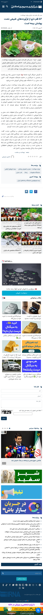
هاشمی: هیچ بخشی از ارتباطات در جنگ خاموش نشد (26, 461)
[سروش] (16, 585)
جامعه (27, 152)
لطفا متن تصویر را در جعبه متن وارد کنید (30, 411)
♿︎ (38, 610)
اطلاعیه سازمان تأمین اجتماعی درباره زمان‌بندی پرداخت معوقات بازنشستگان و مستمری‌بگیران (22, 533)
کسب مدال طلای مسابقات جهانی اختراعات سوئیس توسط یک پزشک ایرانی (21, 553)
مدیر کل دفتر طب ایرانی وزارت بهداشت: (31, 15)
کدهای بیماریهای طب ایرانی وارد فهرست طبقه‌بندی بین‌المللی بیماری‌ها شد (12, 228)
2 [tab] (7, 428)
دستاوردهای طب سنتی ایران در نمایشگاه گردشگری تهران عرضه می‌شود (32, 225)
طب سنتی (19, 172)
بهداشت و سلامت (20, 152)
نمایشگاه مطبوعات (35, 172)
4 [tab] (2, 428)
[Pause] (4, 284)
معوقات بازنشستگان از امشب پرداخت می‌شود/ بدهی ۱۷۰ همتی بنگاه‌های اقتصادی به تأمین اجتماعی (22, 549)
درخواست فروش (21, 293)
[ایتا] (19, 585)
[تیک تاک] (6, 585)
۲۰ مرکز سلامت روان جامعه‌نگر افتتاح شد (29, 545)
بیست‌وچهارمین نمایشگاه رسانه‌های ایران (29, 181)
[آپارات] (29, 585)
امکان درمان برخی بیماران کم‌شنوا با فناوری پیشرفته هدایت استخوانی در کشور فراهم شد (20, 525)
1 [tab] (9, 428)
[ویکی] (23, 588)
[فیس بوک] (9, 585)
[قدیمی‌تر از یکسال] (32, 214)
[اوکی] (3, 585)
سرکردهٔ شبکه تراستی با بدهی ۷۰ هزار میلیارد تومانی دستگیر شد (22, 537)
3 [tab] (5, 428)
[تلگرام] (39, 585)
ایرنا (24, 7)
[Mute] (7, 284)
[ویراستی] (13, 585)
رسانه (26, 172)
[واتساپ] (19, 588)
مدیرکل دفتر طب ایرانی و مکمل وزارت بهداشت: (11, 224)
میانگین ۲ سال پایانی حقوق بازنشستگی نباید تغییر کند (25, 529)
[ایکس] (36, 585)
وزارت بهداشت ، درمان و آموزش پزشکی (29, 169)
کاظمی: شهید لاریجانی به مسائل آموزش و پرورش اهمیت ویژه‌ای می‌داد (22, 541)
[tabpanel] (21, 448)
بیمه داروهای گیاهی (10, 169)
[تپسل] (3, 261)
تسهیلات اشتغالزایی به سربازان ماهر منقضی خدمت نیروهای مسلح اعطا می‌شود (21, 558)
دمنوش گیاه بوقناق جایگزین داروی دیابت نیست (26, 521)
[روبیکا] (33, 585)
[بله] (26, 585)
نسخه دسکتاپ (21, 579)
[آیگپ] (23, 585)
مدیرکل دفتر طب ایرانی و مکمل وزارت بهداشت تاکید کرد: (32, 248)
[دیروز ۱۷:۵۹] (21, 444)
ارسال (3, 418)
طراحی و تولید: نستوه (21, 601)
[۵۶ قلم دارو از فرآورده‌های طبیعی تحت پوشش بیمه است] (21, 43)
